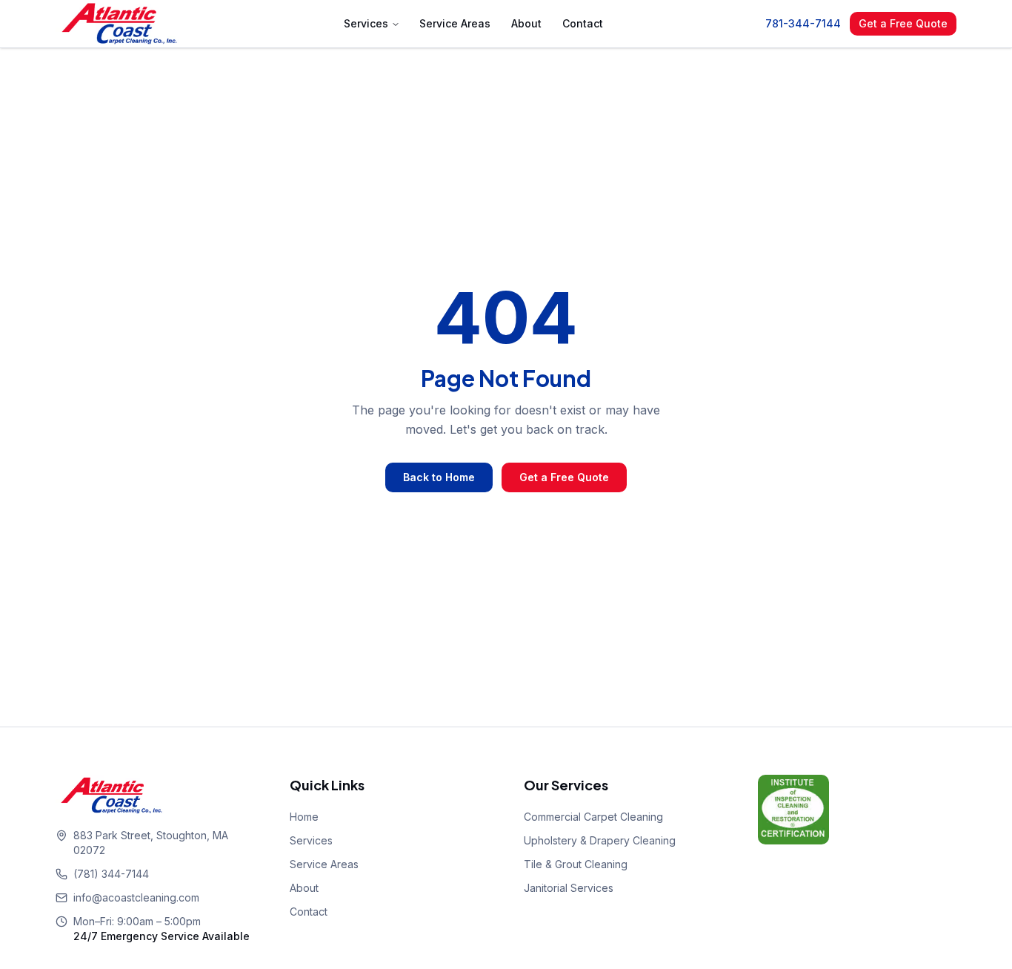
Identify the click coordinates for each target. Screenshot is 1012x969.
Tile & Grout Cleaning (575, 864)
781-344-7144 (803, 23)
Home (304, 816)
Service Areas (454, 23)
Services (366, 23)
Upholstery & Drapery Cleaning (600, 840)
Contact (582, 23)
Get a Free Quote (903, 23)
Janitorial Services (568, 888)
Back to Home (439, 477)
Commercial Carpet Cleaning (593, 816)
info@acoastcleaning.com (136, 897)
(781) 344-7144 (111, 873)
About (526, 23)
